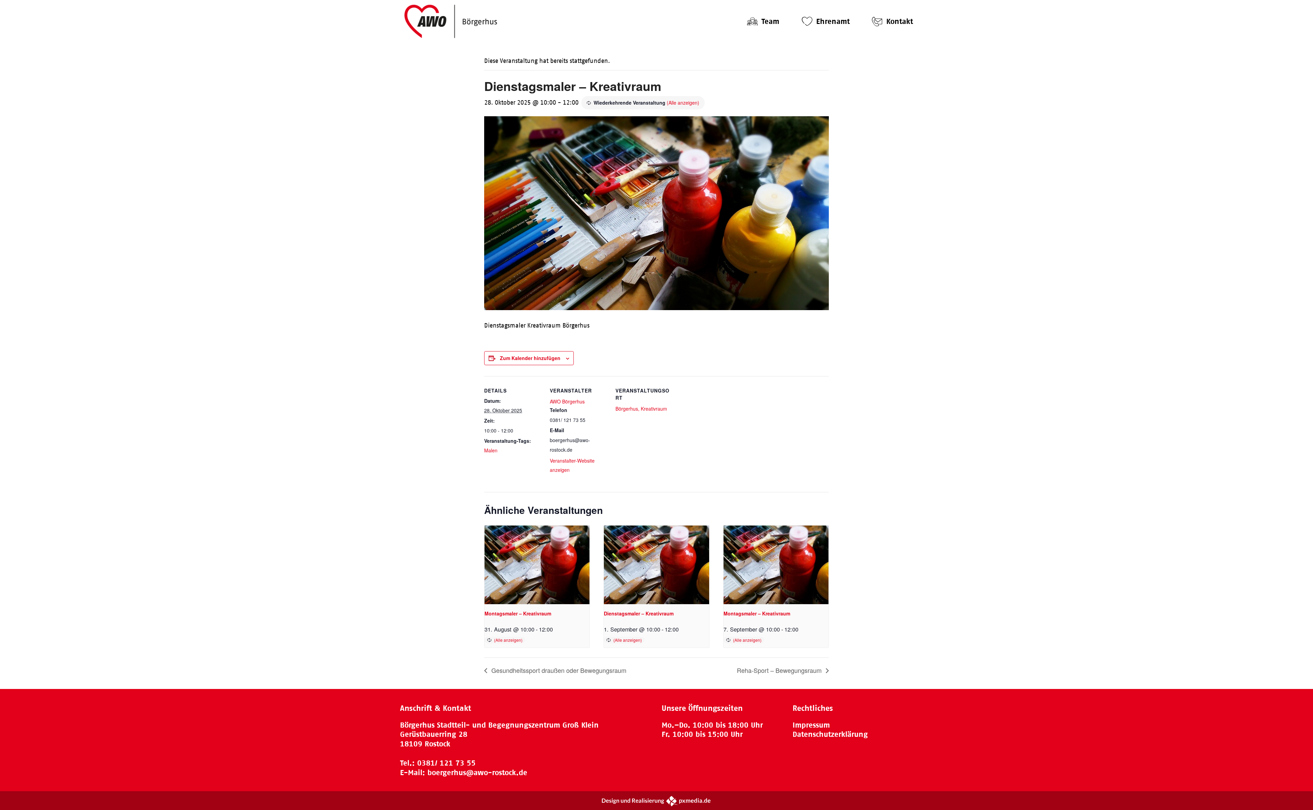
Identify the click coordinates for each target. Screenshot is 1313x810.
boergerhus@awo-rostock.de (477, 772)
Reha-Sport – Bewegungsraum (780, 670)
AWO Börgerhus (567, 401)
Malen (491, 450)
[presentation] (537, 565)
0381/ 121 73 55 (446, 763)
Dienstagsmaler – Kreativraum (639, 613)
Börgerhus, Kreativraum (641, 408)
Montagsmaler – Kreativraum (518, 613)
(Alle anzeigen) (683, 102)
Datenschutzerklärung (830, 734)
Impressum (811, 725)
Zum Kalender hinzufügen (530, 358)
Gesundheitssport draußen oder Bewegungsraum (558, 670)
